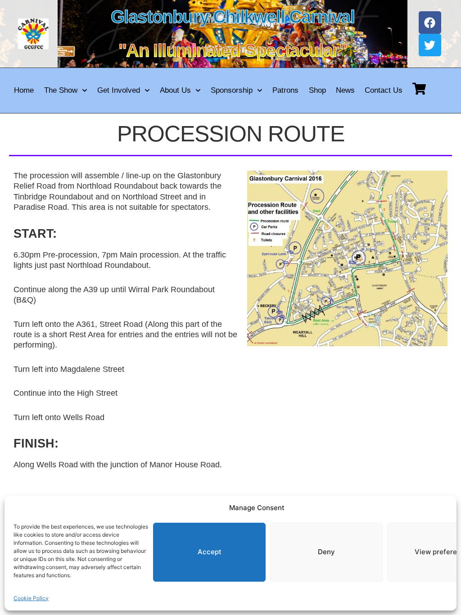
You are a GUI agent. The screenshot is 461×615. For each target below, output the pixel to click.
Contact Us (383, 90)
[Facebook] (430, 22)
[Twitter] (430, 45)
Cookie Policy (31, 598)
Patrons (285, 90)
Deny (326, 551)
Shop (317, 90)
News (345, 90)
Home (24, 90)
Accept (209, 551)
